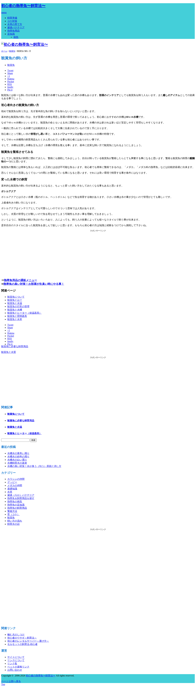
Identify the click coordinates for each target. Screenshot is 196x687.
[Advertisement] (98, 253)
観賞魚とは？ (14, 300)
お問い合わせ (14, 670)
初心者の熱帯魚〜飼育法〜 (23, 6)
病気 (15, 37)
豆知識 (11, 34)
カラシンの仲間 (15, 479)
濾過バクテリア (15, 27)
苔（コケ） (13, 514)
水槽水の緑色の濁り (18, 456)
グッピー (12, 482)
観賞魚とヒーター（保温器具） (24, 313)
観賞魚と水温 (14, 303)
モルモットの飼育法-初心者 (22, 644)
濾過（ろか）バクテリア (20, 495)
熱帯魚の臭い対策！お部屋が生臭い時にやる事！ (34, 283)
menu (4, 12)
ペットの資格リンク (18, 666)
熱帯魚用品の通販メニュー (20, 280)
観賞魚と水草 (14, 319)
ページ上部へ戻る (11, 681)
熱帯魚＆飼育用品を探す (20, 498)
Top (3, 684)
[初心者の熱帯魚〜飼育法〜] (24, 44)
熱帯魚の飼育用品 (17, 508)
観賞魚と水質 (8, 352)
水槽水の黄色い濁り (18, 453)
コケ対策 (12, 21)
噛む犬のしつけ (15, 634)
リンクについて (15, 660)
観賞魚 (11, 65)
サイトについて (15, 657)
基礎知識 (12, 488)
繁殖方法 (12, 511)
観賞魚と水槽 (14, 309)
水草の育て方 (14, 24)
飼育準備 (12, 18)
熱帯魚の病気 (14, 501)
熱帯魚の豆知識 (15, 504)
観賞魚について (15, 297)
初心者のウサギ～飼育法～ (22, 637)
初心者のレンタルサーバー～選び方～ (28, 641)
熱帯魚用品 (13, 30)
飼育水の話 (13, 524)
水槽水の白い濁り (17, 459)
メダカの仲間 (14, 485)
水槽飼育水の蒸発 (17, 463)
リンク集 (12, 663)
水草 (9, 492)
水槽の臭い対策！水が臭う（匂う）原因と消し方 (34, 466)
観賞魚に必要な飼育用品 (14, 346)
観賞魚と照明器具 (17, 316)
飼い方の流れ (14, 520)
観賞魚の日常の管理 (18, 306)
